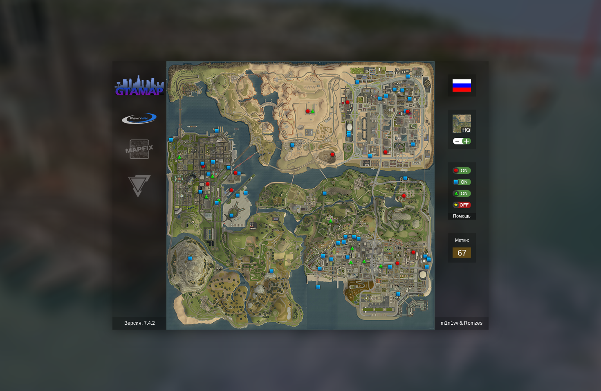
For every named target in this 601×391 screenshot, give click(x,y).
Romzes (473, 323)
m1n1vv (449, 323)
